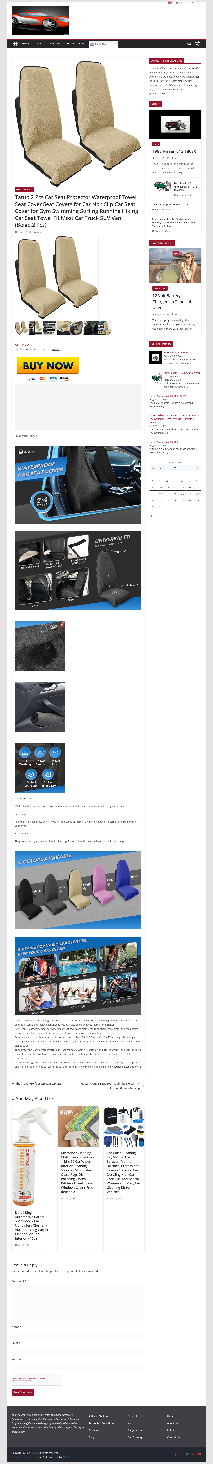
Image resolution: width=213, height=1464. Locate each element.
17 (160, 493)
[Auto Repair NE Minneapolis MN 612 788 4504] (160, 189)
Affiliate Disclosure (99, 1416)
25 (167, 500)
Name (16, 1327)
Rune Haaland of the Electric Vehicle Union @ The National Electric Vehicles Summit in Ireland (173, 222)
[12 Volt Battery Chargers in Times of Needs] (175, 265)
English (100, 44)
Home (25, 43)
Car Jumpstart (160, 288)
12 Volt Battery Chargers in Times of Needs (171, 301)
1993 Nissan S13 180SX (174, 151)
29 (197, 500)
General (132, 1416)
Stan (39, 232)
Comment (19, 1281)
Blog (91, 1437)
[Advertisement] (78, 407)
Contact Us (173, 1437)
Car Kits (40, 43)
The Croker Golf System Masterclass (38, 1083)
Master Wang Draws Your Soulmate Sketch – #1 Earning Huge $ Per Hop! (110, 1086)
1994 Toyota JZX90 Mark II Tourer (170, 204)
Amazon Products (24, 189)
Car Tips (55, 43)
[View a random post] (197, 44)
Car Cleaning (135, 1437)
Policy (170, 1430)
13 (182, 487)
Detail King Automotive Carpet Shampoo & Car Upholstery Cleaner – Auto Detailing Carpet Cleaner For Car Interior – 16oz (31, 1225)
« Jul (151, 515)
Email (16, 1343)
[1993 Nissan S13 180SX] (175, 124)
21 (190, 493)
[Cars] (16, 44)
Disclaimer (95, 1430)
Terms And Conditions (101, 1423)
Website (17, 1359)
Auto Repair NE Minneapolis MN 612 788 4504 (185, 187)
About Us (172, 1423)
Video (156, 144)
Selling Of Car (74, 43)
